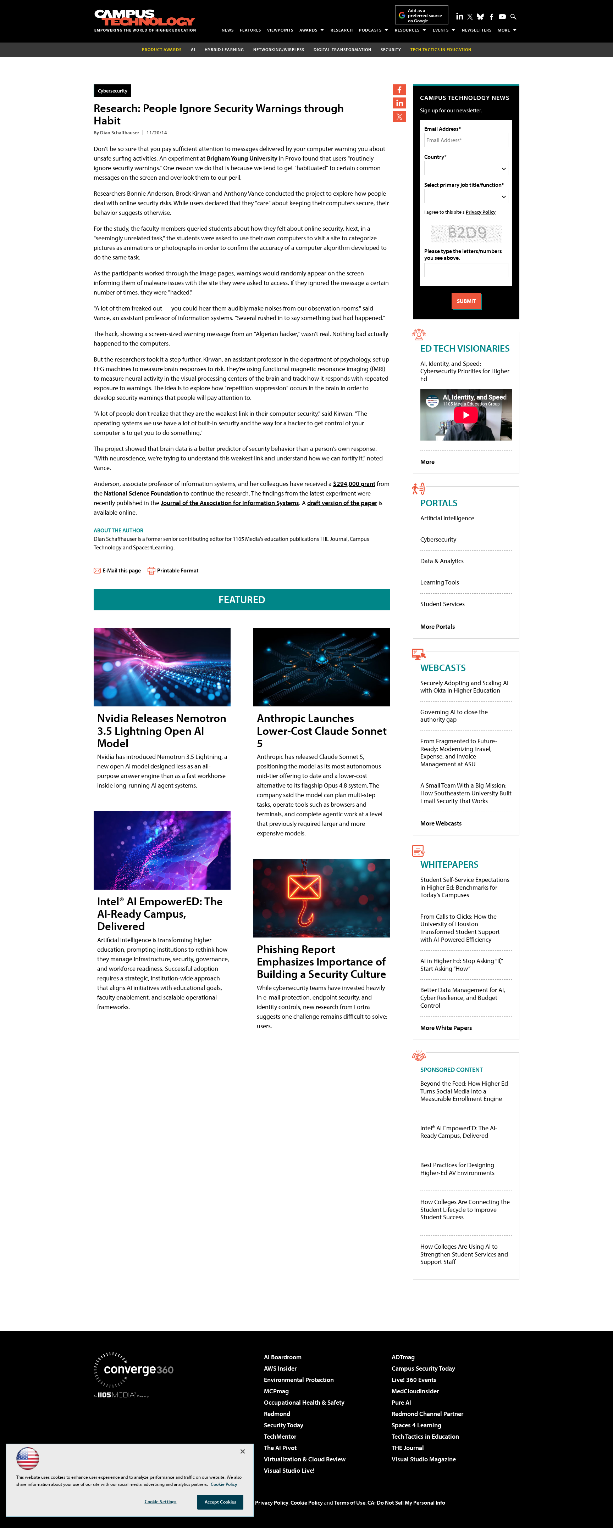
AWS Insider (280, 1368)
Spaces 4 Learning (416, 1425)
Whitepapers (449, 864)
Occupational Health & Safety (304, 1402)
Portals (439, 502)
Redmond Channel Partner (427, 1414)
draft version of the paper (342, 503)
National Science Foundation (143, 493)
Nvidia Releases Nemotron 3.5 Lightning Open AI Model (161, 730)
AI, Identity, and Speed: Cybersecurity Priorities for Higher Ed (464, 371)
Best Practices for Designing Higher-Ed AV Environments (457, 1168)
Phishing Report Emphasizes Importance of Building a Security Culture (321, 961)
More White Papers (446, 1028)
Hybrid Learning (224, 49)
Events (441, 30)
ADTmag (403, 1357)
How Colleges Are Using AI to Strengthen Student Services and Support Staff (464, 1254)
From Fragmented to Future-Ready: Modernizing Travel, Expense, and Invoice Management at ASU (458, 752)
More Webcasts (441, 823)
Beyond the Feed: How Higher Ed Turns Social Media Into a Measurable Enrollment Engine (464, 1091)
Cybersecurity (112, 90)
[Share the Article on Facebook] (399, 89)
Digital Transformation (342, 49)
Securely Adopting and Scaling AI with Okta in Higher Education (464, 687)
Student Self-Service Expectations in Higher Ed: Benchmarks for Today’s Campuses (464, 887)
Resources (407, 30)
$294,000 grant (354, 484)
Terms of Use (349, 1502)
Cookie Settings (161, 1501)
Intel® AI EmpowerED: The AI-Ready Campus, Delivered (160, 913)
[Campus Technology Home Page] (145, 21)
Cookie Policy (307, 1502)
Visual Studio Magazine (424, 1459)
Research (342, 30)
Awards (308, 30)
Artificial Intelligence (447, 518)
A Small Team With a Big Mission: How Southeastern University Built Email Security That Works (466, 793)
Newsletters (477, 30)
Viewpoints (280, 30)
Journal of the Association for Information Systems (230, 503)
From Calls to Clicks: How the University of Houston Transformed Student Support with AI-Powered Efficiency (460, 928)
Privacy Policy (481, 211)
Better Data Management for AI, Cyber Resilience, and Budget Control (462, 997)
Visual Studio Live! (289, 1470)
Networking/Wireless (278, 49)
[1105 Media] (136, 1434)
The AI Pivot (280, 1448)
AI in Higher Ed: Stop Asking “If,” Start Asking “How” (461, 965)
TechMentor (280, 1436)
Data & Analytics (442, 561)
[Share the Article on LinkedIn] (399, 103)
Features (250, 30)
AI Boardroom (283, 1357)
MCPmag (276, 1391)
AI (193, 49)
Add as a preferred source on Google (425, 15)
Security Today (283, 1425)
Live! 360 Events (414, 1380)
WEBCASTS (443, 667)
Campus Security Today (423, 1368)
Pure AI (401, 1402)
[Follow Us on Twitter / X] (470, 16)
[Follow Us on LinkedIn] (459, 15)
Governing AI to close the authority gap (454, 716)
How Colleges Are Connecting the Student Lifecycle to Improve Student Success (465, 1209)
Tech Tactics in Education (425, 1436)
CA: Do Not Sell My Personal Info (406, 1502)
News (228, 30)
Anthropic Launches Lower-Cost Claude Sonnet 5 (322, 730)
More (504, 30)
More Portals (437, 626)
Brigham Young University (242, 158)
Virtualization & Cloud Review (305, 1459)
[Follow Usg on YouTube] (502, 16)
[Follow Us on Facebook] (491, 16)
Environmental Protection (299, 1380)
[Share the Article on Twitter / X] (399, 116)
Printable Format (178, 570)
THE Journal (408, 1448)
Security (391, 49)
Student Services (442, 604)
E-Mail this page (122, 570)
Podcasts (370, 30)
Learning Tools (439, 582)
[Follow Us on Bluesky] (480, 16)
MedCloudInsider (415, 1391)
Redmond (277, 1414)
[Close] (242, 1451)
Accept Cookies (220, 1502)
